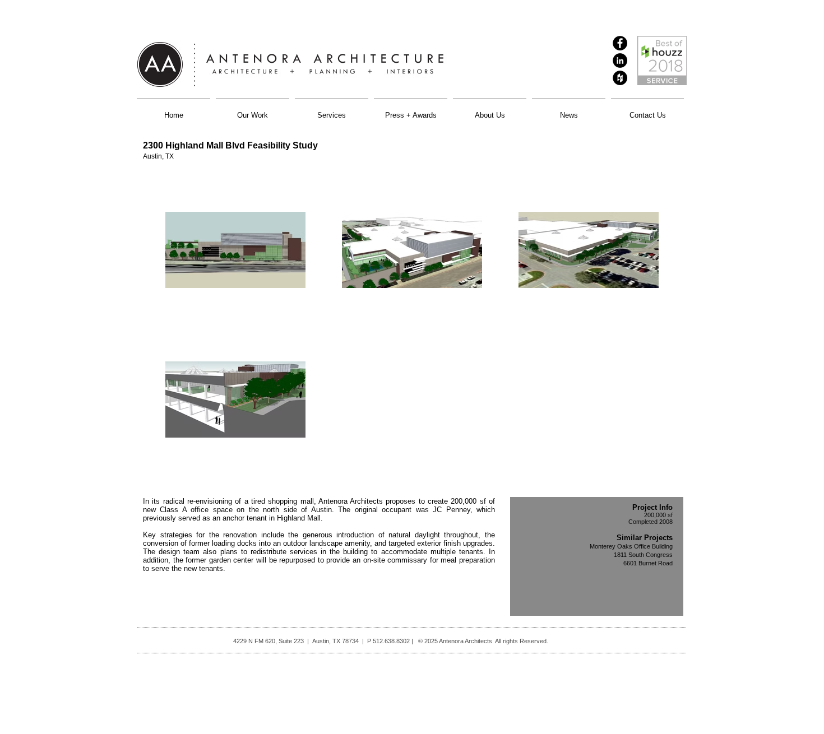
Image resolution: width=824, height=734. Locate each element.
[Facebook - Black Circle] (620, 43)
